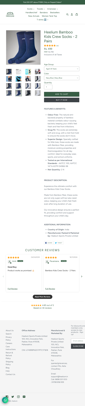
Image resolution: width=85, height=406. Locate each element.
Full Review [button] (13, 289)
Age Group (49, 64)
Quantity (48, 82)
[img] (13, 257)
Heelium (14, 401)
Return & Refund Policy (9, 355)
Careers (9, 343)
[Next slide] (81, 276)
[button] (50, 45)
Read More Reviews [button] (42, 297)
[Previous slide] (3, 276)
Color (46, 73)
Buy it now (61, 100)
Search (9, 334)
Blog (7, 368)
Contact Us (10, 374)
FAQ (7, 371)
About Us (9, 330)
